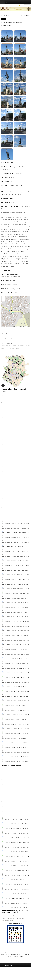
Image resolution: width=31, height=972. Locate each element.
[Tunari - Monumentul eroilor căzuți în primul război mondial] (15, 837)
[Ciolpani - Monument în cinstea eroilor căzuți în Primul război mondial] (15, 565)
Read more (5, 764)
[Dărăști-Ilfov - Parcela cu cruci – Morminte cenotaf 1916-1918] (15, 714)
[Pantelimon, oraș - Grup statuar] (15, 532)
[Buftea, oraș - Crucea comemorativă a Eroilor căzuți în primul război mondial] (15, 818)
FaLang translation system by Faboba (7, 338)
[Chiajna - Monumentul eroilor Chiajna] (15, 644)
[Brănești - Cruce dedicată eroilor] (15, 593)
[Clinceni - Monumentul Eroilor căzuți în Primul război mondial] (15, 870)
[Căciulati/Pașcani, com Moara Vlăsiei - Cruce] (15, 634)
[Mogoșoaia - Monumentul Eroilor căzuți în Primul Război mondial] (15, 884)
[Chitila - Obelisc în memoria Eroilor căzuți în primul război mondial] (15, 828)
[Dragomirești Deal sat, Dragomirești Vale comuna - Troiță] (15, 672)
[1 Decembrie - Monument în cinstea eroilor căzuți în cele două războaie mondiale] (15, 560)
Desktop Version (8, 965)
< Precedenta (5, 15)
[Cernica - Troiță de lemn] (15, 639)
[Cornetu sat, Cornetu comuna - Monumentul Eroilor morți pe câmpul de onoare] (15, 856)
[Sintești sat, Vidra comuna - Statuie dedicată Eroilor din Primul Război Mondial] (15, 888)
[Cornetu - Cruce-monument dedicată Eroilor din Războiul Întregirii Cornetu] (15, 663)
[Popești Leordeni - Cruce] (15, 733)
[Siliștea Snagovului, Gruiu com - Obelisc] (15, 902)
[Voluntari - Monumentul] (15, 756)
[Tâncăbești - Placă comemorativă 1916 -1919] (15, 737)
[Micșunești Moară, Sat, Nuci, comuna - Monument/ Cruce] (15, 700)
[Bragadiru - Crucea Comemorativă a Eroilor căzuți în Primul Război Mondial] (15, 865)
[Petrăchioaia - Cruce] (15, 728)
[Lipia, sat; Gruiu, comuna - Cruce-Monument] (15, 550)
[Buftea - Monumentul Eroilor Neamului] (15, 588)
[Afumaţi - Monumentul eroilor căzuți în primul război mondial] (15, 851)
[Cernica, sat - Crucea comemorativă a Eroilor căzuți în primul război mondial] (15, 832)
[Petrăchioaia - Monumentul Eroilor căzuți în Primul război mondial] (15, 546)
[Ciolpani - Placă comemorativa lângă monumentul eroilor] (15, 761)
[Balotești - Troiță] (15, 630)
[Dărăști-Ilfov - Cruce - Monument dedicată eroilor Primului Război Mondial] (15, 874)
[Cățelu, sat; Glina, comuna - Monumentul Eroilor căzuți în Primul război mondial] (15, 536)
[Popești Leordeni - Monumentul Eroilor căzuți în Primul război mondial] (15, 541)
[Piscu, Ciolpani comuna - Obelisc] (15, 616)
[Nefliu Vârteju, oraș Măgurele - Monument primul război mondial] (15, 705)
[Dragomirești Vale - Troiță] (15, 677)
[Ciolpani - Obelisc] (15, 653)
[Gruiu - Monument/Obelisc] (15, 611)
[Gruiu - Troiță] (15, 686)
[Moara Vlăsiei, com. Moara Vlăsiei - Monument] (15, 898)
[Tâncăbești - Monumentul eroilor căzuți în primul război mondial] (15, 846)
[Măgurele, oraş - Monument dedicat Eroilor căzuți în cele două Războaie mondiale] (15, 569)
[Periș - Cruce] (15, 823)
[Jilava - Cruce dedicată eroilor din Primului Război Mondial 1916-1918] (15, 691)
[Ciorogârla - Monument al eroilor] (15, 658)
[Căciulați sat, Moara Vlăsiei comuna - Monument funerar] (15, 579)
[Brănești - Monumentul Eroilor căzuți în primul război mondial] (15, 555)
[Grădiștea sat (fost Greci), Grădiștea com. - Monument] (15, 893)
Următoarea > (25, 15)
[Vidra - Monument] (15, 742)
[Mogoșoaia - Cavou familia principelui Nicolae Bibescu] (15, 602)
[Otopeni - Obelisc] (15, 907)
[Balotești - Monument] (15, 625)
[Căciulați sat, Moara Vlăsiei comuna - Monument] (15, 583)
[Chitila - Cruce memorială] (15, 527)
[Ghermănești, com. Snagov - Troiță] (15, 681)
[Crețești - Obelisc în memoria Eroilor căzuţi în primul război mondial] (15, 522)
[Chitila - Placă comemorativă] (15, 648)
